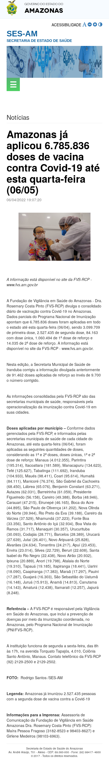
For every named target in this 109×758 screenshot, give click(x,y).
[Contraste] (100, 25)
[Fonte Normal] (84, 25)
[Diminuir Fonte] (90, 25)
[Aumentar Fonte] (95, 25)
